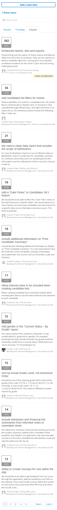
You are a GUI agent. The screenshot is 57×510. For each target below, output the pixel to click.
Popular (33, 29)
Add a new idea (28, 4)
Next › (39, 504)
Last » (49, 504)
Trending (20, 29)
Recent (7, 29)
